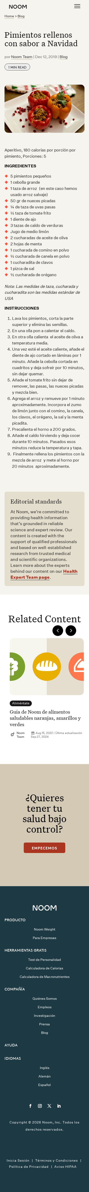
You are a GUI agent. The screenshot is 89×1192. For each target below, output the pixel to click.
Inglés (44, 1068)
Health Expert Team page (44, 574)
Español (44, 1085)
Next (71, 630)
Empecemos (44, 847)
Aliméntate (20, 703)
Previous (57, 630)
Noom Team (22, 57)
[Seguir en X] (49, 1106)
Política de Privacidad (29, 1166)
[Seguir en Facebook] (30, 1106)
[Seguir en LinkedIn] (59, 1106)
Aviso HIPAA (65, 1166)
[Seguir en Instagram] (40, 1106)
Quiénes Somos (45, 998)
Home (9, 16)
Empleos (45, 1007)
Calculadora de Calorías (44, 968)
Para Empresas (44, 938)
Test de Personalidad (44, 960)
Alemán (44, 1076)
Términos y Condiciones (56, 1160)
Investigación (44, 1015)
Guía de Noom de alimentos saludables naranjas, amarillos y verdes (45, 718)
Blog (21, 16)
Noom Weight (44, 929)
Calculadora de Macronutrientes (45, 977)
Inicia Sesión (18, 1160)
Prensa (44, 1024)
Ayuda (11, 1044)
